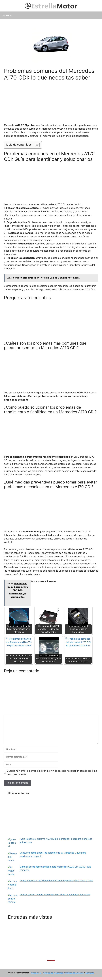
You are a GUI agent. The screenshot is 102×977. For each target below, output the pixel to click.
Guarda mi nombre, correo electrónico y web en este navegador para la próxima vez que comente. (52, 772)
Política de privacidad (53, 972)
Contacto (89, 972)
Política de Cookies (74, 972)
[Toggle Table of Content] (36, 145)
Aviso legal (36, 972)
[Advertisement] (51, 100)
